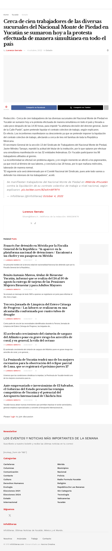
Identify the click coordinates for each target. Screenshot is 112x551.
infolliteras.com (17, 544)
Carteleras (9, 464)
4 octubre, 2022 (34, 50)
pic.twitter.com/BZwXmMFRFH (40, 189)
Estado (25, 15)
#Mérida (90, 182)
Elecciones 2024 (12, 494)
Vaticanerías (63, 498)
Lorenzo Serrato (14, 50)
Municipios (63, 468)
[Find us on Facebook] (5, 515)
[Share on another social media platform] (106, 107)
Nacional (61, 472)
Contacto (8, 475)
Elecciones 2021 (12, 491)
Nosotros (8, 539)
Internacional (10, 502)
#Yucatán (102, 182)
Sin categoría (64, 491)
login (13, 416)
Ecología (8, 487)
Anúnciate (21, 539)
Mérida (60, 464)
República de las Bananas (70, 487)
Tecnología (63, 494)
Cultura (7, 479)
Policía (60, 475)
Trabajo (34, 539)
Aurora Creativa (48, 544)
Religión (61, 483)
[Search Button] (107, 4)
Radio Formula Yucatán (69, 479)
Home (6, 15)
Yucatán (15, 15)
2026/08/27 (27, 260)
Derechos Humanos (14, 483)
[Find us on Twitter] (9, 515)
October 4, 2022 (53, 196)
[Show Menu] (5, 4)
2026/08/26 (28, 400)
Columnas (9, 468)
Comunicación (11, 472)
